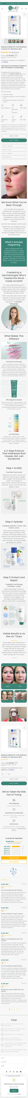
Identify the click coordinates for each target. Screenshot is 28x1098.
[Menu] (2, 8)
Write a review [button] (14, 854)
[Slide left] (21, 746)
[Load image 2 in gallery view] (10, 41)
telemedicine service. (19, 825)
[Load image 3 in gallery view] (14, 41)
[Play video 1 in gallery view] (21, 41)
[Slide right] (25, 746)
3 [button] (14, 1005)
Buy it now (14, 140)
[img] (4, 880)
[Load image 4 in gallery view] (18, 41)
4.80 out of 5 (18, 837)
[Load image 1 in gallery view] (6, 41)
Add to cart (14, 136)
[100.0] (13, 867)
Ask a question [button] (14, 858)
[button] (22, 8)
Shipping (3, 57)
